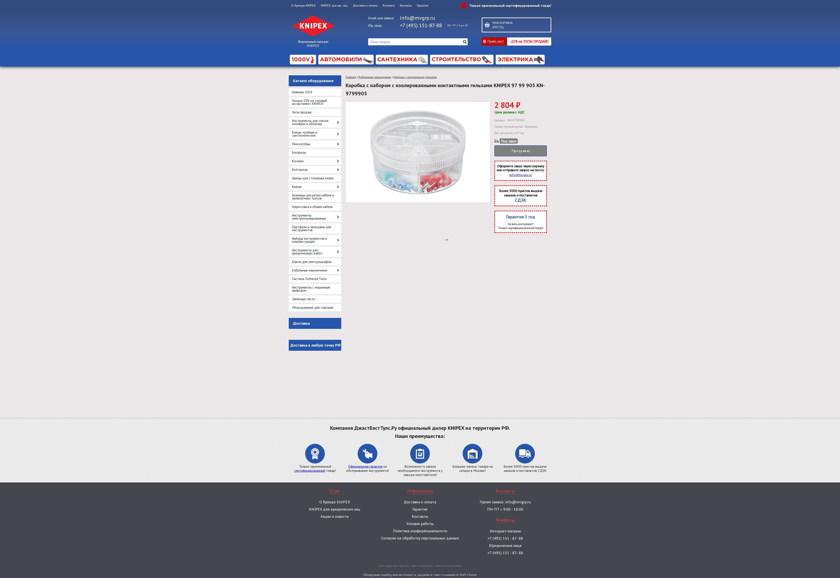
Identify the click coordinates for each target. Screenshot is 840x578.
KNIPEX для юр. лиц (334, 5)
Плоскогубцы (301, 144)
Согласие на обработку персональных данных (420, 538)
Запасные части (303, 299)
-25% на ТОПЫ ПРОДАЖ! (529, 41)
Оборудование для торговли (312, 307)
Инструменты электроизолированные (309, 216)
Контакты (406, 5)
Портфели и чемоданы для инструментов (311, 228)
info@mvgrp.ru (417, 17)
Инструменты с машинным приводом (311, 289)
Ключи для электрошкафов (311, 262)
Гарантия (422, 5)
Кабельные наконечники (309, 270)
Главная (351, 77)
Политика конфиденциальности (420, 530)
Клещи (296, 187)
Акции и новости (334, 516)
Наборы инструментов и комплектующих (309, 240)
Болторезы (300, 169)
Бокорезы (299, 152)
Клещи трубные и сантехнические (304, 133)
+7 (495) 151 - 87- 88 (505, 538)
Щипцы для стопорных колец (313, 178)
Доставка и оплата (365, 5)
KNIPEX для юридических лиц (334, 509)
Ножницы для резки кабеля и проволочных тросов (313, 196)
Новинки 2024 (302, 92)
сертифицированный (309, 470)
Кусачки (298, 161)
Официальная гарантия (365, 466)
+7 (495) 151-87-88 (421, 25)
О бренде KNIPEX (303, 5)
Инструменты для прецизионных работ (307, 251)
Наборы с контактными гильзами (415, 77)
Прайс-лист (495, 41)
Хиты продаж (302, 112)
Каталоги (389, 5)
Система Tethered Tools (309, 279)
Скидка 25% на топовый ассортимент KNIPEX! (309, 102)
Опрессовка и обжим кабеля (312, 207)
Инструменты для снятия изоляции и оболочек (310, 122)
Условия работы (420, 523)
